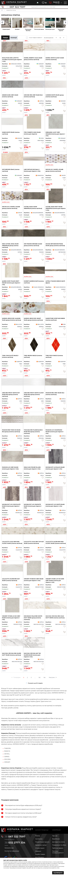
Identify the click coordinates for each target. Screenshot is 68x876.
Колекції (14, 37)
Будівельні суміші (41, 845)
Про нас (54, 836)
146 (44, 677)
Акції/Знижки (39, 857)
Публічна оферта (57, 848)
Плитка (37, 836)
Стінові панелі (39, 848)
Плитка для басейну (28, 30)
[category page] (6, 23)
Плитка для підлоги (61, 30)
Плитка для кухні (50, 29)
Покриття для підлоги (42, 842)
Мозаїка (17, 29)
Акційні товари (40, 854)
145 (39, 677)
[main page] (14, 2)
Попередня (16, 677)
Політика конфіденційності (58, 852)
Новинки (38, 851)
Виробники (56, 839)
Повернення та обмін (59, 845)
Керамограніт (6, 29)
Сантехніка (38, 839)
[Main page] (17, 830)
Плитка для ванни (39, 29)
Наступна (52, 677)
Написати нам (9, 848)
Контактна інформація (12, 851)
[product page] (56, 84)
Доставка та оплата (58, 842)
